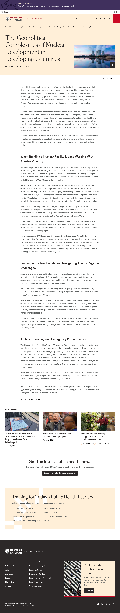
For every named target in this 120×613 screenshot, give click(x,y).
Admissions (90, 19)
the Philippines (69, 96)
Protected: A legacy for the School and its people (57, 435)
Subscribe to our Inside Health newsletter (59, 473)
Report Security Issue (36, 582)
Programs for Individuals (22, 508)
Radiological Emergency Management (76, 114)
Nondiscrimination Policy (37, 574)
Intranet (8, 578)
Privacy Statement (35, 570)
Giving (116, 12)
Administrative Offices (13, 562)
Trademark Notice (35, 586)
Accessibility (33, 562)
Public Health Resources (14, 566)
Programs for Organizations (24, 512)
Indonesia (86, 96)
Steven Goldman (37, 173)
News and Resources (53, 508)
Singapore (43, 96)
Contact (8, 586)
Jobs (7, 570)
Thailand (55, 96)
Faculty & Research (103, 19)
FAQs (46, 520)
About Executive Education (56, 516)
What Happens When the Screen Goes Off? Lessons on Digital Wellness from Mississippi (20, 438)
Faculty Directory (51, 512)
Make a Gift (9, 582)
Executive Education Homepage (25, 520)
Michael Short (26, 111)
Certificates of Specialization (24, 516)
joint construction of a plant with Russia (80, 194)
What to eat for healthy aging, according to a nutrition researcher (93, 436)
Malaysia (24, 100)
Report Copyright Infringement (40, 578)
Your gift (21, 6)
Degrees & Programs (77, 19)
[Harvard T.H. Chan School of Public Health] (24, 551)
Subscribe (89, 590)
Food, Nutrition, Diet (88, 443)
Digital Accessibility (36, 566)
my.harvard (9, 574)
